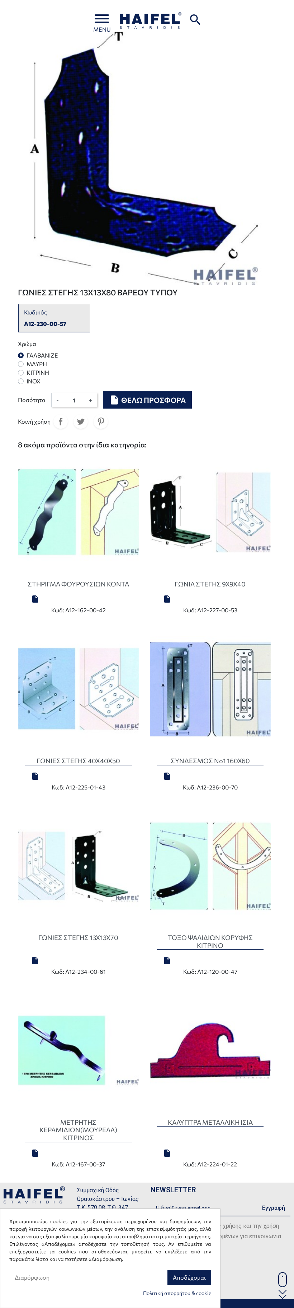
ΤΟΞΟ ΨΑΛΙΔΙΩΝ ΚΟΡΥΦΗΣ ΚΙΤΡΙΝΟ (210, 941)
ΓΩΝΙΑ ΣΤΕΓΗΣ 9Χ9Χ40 (210, 584)
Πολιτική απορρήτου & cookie (177, 1293)
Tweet (81, 421)
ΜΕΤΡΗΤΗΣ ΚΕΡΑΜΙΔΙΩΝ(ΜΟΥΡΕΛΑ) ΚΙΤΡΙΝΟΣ (78, 1130)
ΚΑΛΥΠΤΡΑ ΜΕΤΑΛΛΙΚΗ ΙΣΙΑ (210, 1122)
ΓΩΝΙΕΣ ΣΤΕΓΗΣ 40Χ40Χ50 (78, 761)
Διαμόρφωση (32, 1277)
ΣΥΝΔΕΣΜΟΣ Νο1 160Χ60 (210, 761)
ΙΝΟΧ (34, 381)
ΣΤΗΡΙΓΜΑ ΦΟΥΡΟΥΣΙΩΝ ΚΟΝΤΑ (78, 584)
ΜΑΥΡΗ (37, 363)
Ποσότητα (32, 399)
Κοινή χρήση (60, 421)
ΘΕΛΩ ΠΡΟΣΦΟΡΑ (147, 400)
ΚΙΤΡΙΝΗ (38, 372)
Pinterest (101, 421)
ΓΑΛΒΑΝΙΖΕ (42, 355)
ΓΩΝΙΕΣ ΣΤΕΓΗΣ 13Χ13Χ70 (78, 937)
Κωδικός (35, 312)
